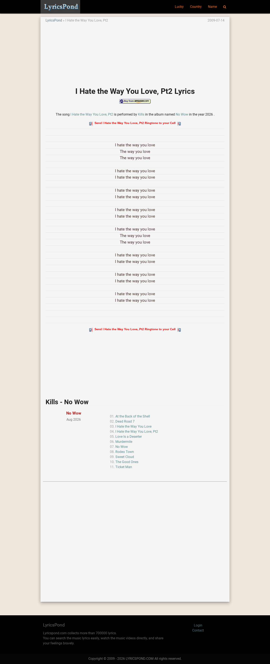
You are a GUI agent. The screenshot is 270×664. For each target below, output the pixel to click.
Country (196, 7)
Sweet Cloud (124, 457)
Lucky (179, 7)
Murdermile (123, 442)
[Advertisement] (135, 52)
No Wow (182, 114)
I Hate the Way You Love (133, 426)
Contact (198, 630)
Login (198, 625)
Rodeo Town (124, 452)
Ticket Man (123, 467)
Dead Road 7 (125, 421)
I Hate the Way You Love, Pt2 (91, 114)
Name (212, 7)
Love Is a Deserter (128, 437)
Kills (141, 114)
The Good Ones (126, 462)
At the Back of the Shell (132, 416)
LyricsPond (54, 20)
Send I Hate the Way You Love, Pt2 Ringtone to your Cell (135, 123)
